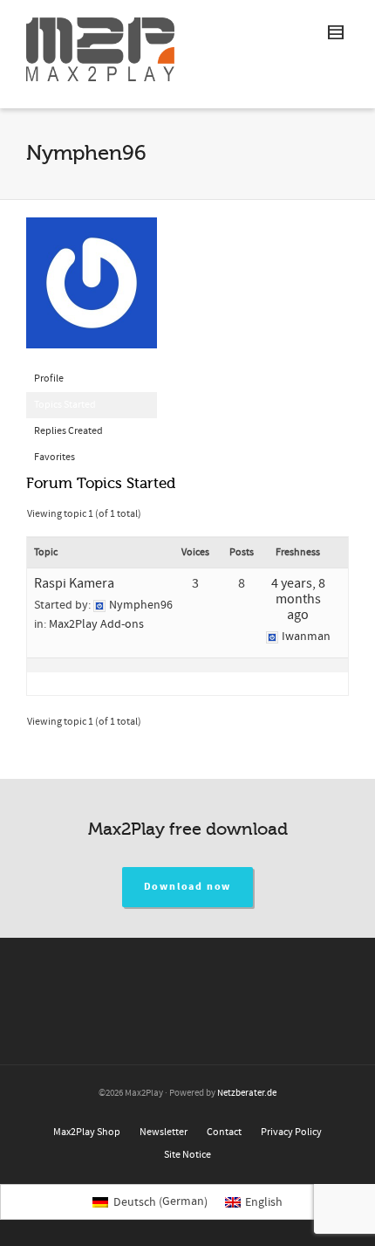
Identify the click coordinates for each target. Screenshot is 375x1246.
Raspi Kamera (74, 583)
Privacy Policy (291, 1132)
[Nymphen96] (91, 291)
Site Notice (187, 1154)
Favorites (54, 457)
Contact (224, 1132)
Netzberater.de (246, 1093)
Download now (188, 886)
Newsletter (164, 1132)
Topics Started (65, 404)
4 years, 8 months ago (298, 599)
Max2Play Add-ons (96, 624)
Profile (49, 378)
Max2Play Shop (86, 1132)
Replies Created (68, 430)
